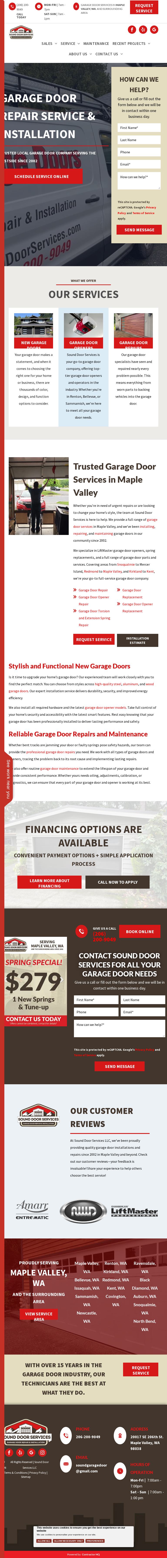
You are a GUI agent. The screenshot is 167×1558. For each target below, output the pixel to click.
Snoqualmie (126, 564)
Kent (150, 571)
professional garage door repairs (50, 752)
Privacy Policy (144, 1049)
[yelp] (143, 30)
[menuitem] (49, 44)
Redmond (91, 571)
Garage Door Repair (93, 590)
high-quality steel (108, 684)
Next (61, 980)
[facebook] (132, 30)
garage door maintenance (59, 768)
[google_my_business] (154, 30)
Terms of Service (143, 213)
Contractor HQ (91, 1554)
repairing (80, 533)
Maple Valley (112, 571)
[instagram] (42, 1453)
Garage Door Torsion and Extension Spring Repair (94, 618)
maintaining (104, 533)
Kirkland (135, 571)
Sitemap (26, 1477)
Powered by (74, 1554)
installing (147, 526)
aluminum (130, 684)
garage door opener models (105, 707)
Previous (5, 980)
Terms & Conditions (15, 1473)
